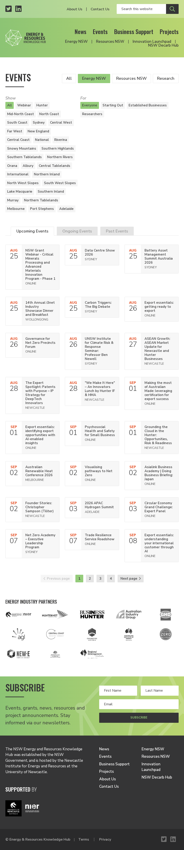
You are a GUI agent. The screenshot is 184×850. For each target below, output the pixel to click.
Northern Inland (47, 174)
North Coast (49, 114)
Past (117, 231)
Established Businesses (148, 105)
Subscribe (138, 718)
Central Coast (18, 140)
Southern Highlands (58, 148)
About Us (74, 9)
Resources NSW (110, 41)
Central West (61, 122)
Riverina (60, 140)
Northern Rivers (60, 157)
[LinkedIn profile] (18, 9)
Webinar (24, 105)
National (42, 140)
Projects (169, 31)
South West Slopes (60, 183)
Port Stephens (42, 209)
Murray (13, 200)
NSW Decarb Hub (163, 45)
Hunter (42, 105)
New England (38, 131)
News (80, 31)
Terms (83, 839)
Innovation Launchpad (152, 41)
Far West (14, 131)
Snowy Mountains (21, 148)
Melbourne (16, 209)
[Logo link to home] (25, 36)
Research (165, 78)
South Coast (17, 122)
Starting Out (113, 105)
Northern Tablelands (41, 200)
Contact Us (100, 9)
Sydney (39, 122)
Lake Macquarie (19, 191)
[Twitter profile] (8, 9)
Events (100, 31)
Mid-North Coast (20, 114)
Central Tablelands (54, 166)
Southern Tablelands (24, 157)
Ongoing (77, 231)
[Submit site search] (172, 9)
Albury (28, 166)
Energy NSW (76, 41)
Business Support (133, 31)
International (17, 174)
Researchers (92, 114)
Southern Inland (51, 191)
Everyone (89, 105)
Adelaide (66, 209)
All (69, 78)
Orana (12, 166)
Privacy (105, 839)
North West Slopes (23, 183)
